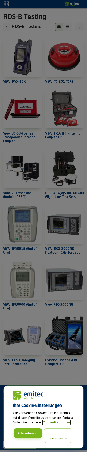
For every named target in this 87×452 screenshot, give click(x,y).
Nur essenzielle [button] (58, 436)
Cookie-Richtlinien (56, 422)
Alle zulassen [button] (27, 433)
